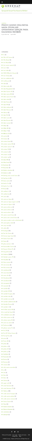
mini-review (6, 265)
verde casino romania (9, 399)
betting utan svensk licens (10, 175)
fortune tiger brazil (8, 236)
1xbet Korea (6, 102)
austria (5, 136)
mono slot (6, 275)
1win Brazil (6, 62)
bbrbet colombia (7, 170)
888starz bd (6, 133)
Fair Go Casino (7, 233)
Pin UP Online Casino (9, 333)
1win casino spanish (8, 65)
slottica (5, 380)
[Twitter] (14, 432)
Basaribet (6, 167)
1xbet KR (5, 104)
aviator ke (6, 152)
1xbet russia (6, 117)
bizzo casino (6, 181)
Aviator (5, 138)
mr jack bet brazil (8, 312)
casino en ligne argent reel (10, 202)
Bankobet (6, 165)
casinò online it (7, 212)
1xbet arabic (6, 86)
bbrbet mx (6, 173)
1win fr (5, 68)
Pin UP (5, 330)
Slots (4, 375)
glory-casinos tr (7, 244)
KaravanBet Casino (8, 246)
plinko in (5, 346)
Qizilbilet (5, 354)
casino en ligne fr (8, 204)
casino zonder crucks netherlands (12, 220)
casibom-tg (6, 194)
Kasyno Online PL (8, 249)
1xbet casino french (8, 96)
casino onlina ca (7, 207)
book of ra (6, 183)
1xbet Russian (7, 120)
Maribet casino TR (8, 257)
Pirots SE (5, 341)
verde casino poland (8, 396)
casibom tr (6, 191)
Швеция (5, 414)
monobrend (6, 280)
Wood (4, 404)
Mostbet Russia (7, 304)
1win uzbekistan (7, 78)
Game (5, 241)
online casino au (7, 317)
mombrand (6, 270)
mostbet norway (7, 299)
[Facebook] (11, 432)
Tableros (5, 391)
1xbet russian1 (7, 123)
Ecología (5, 230)
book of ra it (6, 186)
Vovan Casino (7, 401)
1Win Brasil (6, 60)
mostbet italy (7, 296)
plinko (5, 343)
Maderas (4, 23)
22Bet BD (6, 128)
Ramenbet (6, 357)
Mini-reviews (6, 267)
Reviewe (5, 362)
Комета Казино (7, 406)
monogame (6, 283)
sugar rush (6, 383)
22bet (4, 125)
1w (4, 54)
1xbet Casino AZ (7, 91)
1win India (6, 70)
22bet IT (5, 131)
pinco (4, 338)
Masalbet (5, 259)
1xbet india (6, 99)
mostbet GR (6, 291)
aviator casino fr (7, 146)
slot (4, 372)
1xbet (4, 83)
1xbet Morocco (7, 110)
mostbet (5, 288)
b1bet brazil (6, 162)
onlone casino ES (8, 320)
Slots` (4, 378)
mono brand (6, 272)
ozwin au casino (7, 322)
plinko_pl (5, 351)
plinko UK (6, 349)
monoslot (5, 286)
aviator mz (6, 154)
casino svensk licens (8, 215)
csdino (5, 228)
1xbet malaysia (7, 107)
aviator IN (6, 149)
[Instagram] (18, 432)
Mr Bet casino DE (8, 309)
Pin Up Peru (6, 335)
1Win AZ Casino (7, 57)
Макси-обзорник (8, 409)
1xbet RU (5, 115)
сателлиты (6, 412)
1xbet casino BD (7, 94)
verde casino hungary (9, 393)
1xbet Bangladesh (8, 89)
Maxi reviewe (6, 262)
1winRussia (6, 81)
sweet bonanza (7, 385)
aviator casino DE (8, 144)
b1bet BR (5, 159)
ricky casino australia (9, 367)
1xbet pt (5, 112)
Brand (5, 188)
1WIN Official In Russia (9, 73)
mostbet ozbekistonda (9, 301)
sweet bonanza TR (8, 388)
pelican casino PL (8, 328)
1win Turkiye (6, 75)
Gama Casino (7, 238)
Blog (20, 436)
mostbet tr (6, 307)
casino (5, 196)
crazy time (6, 225)
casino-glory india (8, 223)
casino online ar (7, 209)
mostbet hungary (8, 293)
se (3, 370)
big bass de (6, 178)
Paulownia (6, 325)
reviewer (5, 364)
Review (5, 359)
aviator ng (6, 157)
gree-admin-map (6, 34)
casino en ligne (7, 199)
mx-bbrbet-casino (8, 314)
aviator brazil (7, 141)
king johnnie (6, 251)
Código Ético (15, 436)
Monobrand (6, 278)
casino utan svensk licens (10, 217)
